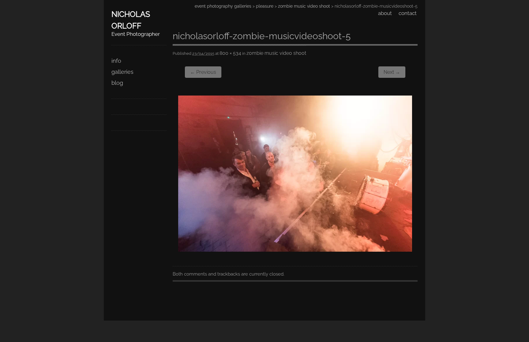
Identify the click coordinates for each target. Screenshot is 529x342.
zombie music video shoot (304, 6)
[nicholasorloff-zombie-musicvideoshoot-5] (295, 249)
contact (408, 13)
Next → (392, 72)
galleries (122, 72)
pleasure (264, 6)
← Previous (203, 72)
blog (117, 83)
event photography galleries (223, 6)
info (116, 61)
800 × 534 (230, 53)
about (385, 13)
